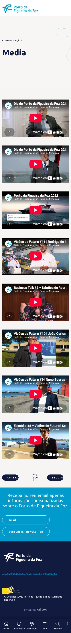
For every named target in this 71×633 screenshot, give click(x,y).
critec (42, 609)
